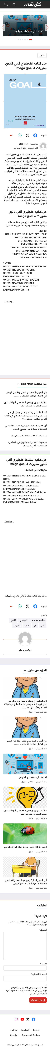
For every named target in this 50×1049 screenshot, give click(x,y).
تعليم (30, 781)
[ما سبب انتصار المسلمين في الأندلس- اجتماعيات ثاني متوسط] (25, 444)
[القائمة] (14, 4)
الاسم (43, 963)
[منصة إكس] (27, 135)
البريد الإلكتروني (39, 974)
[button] (30, 39)
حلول (42, 55)
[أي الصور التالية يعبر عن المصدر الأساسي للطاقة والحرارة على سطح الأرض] (25, 427)
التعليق (43, 930)
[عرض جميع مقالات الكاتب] (43, 146)
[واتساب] (19, 135)
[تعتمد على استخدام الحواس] (25, 25)
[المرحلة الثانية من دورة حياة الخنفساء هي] (25, 838)
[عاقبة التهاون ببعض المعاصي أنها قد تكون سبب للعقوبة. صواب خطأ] (25, 404)
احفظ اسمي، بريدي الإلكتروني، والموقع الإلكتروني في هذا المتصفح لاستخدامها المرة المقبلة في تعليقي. (26, 990)
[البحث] (6, 4)
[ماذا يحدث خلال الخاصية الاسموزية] (25, 435)
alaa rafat (23, 144)
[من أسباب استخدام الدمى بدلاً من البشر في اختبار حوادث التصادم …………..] (25, 394)
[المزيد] (12, 135)
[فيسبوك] (35, 135)
